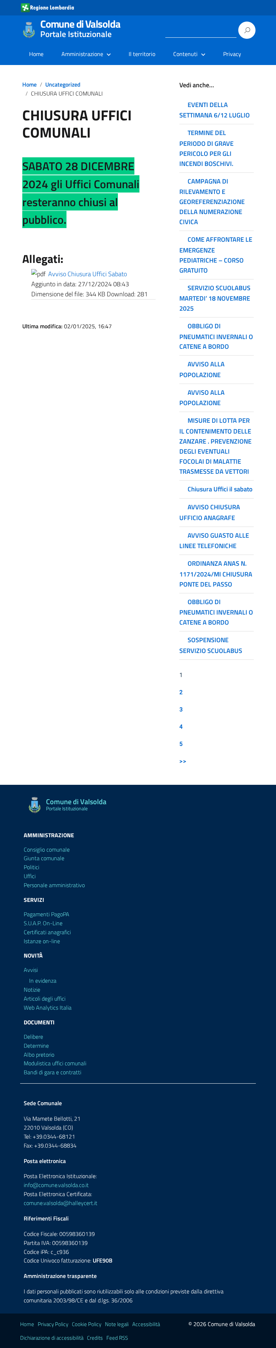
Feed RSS (117, 1338)
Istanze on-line (42, 941)
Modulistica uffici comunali (55, 1063)
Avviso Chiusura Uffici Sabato (87, 274)
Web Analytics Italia (48, 1007)
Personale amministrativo (54, 885)
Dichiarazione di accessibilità (51, 1338)
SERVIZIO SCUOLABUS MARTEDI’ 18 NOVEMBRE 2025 (214, 298)
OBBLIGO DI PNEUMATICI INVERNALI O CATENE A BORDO (216, 336)
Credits (95, 1338)
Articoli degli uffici (44, 998)
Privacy (232, 54)
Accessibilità (146, 1324)
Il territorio (142, 54)
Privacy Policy (53, 1324)
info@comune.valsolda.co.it (56, 1185)
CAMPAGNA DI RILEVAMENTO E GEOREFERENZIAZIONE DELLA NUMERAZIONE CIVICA (212, 201)
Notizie (32, 989)
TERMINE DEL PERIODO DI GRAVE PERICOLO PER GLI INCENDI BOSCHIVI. (206, 148)
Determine (36, 1045)
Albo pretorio (39, 1054)
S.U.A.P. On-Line (43, 923)
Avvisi (31, 969)
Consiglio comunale (47, 849)
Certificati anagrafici (47, 932)
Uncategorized (62, 84)
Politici (31, 867)
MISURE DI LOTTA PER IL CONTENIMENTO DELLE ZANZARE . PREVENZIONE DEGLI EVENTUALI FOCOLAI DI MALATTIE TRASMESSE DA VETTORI (215, 446)
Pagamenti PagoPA (46, 914)
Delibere (33, 1036)
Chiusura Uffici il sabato (220, 489)
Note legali (117, 1324)
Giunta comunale (44, 858)
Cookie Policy (86, 1324)
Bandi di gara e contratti (52, 1072)
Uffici (30, 876)
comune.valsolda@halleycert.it (60, 1203)
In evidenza (42, 980)
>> (183, 761)
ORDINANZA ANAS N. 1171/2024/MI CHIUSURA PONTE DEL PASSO (215, 574)
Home (36, 54)
